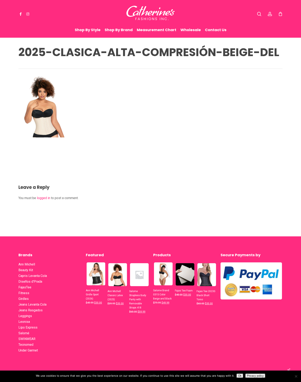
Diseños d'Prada (30, 281)
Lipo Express (27, 327)
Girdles (23, 299)
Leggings (25, 316)
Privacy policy (255, 375)
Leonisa (24, 322)
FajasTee (24, 287)
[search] (259, 14)
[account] (269, 14)
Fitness (23, 293)
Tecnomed (25, 345)
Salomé (23, 333)
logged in (43, 198)
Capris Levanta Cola (32, 276)
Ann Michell (26, 264)
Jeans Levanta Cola (32, 304)
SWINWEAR (26, 339)
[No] (296, 376)
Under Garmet (28, 350)
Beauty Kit (25, 270)
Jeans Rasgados (30, 310)
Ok (240, 375)
